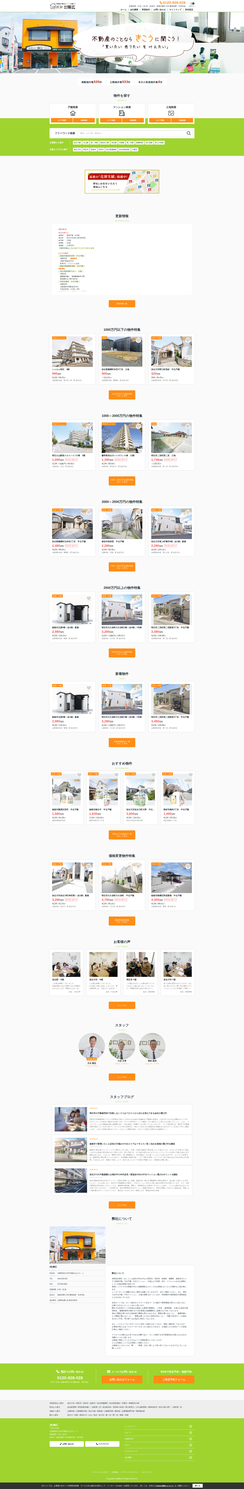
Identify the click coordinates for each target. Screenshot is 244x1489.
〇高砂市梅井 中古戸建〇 (69, 281)
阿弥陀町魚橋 (83, 1407)
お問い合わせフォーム (122, 1379)
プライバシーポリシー (130, 1472)
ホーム (123, 10)
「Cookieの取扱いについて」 (164, 1486)
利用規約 (115, 1472)
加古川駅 (77, 143)
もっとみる (122, 1005)
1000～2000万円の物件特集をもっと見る (122, 481)
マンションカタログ (100, 1472)
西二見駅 (130, 143)
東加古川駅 (104, 143)
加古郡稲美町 (124, 149)
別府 (126, 1415)
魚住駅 (114, 143)
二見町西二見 (95, 1407)
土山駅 (86, 143)
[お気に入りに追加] (89, 340)
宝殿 (76, 1415)
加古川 (70, 1415)
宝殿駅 (121, 143)
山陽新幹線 (109, 1411)
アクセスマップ (131, 1451)
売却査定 (189, 10)
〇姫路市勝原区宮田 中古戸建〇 (71, 256)
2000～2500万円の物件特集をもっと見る (122, 567)
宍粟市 (134, 149)
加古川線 (92, 1411)
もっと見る (122, 1077)
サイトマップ (175, 10)
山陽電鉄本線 (81, 1411)
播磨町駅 (139, 143)
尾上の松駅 (159, 143)
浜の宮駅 (149, 143)
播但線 (118, 1411)
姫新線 (100, 1411)
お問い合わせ (160, 10)
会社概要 (134, 10)
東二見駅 (94, 143)
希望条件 (146, 10)
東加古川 (83, 1415)
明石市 (86, 149)
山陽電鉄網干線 (128, 1411)
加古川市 (77, 149)
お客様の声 (129, 1439)
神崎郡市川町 (134, 1403)
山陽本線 (71, 1411)
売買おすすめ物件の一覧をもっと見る (122, 835)
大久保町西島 (141, 1407)
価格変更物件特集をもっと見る (122, 921)
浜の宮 (101, 1415)
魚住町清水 (107, 1407)
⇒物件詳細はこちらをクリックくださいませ (76, 248)
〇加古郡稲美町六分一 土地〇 (70, 271)
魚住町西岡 (72, 1407)
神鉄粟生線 (140, 1411)
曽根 (121, 1415)
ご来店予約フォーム (174, 1379)
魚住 (95, 1415)
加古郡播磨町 (111, 149)
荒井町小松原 (118, 1407)
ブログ (127, 1445)
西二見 (115, 1415)
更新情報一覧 (122, 304)
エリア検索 (62, 120)
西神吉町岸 (153, 1407)
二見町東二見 (176, 1407)
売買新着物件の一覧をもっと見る (122, 742)
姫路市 (93, 149)
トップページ (130, 1426)
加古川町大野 (164, 1407)
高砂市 (101, 149)
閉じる (197, 1486)
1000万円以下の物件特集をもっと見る (122, 395)
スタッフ (128, 1433)
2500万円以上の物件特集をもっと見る (122, 653)
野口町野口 (130, 1407)
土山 (90, 1415)
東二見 (108, 1415)
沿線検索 (84, 120)
